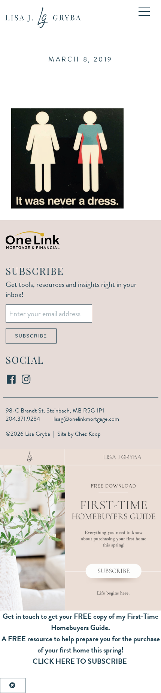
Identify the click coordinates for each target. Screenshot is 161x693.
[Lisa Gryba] (43, 17)
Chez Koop (88, 433)
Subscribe (31, 336)
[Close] (12, 685)
